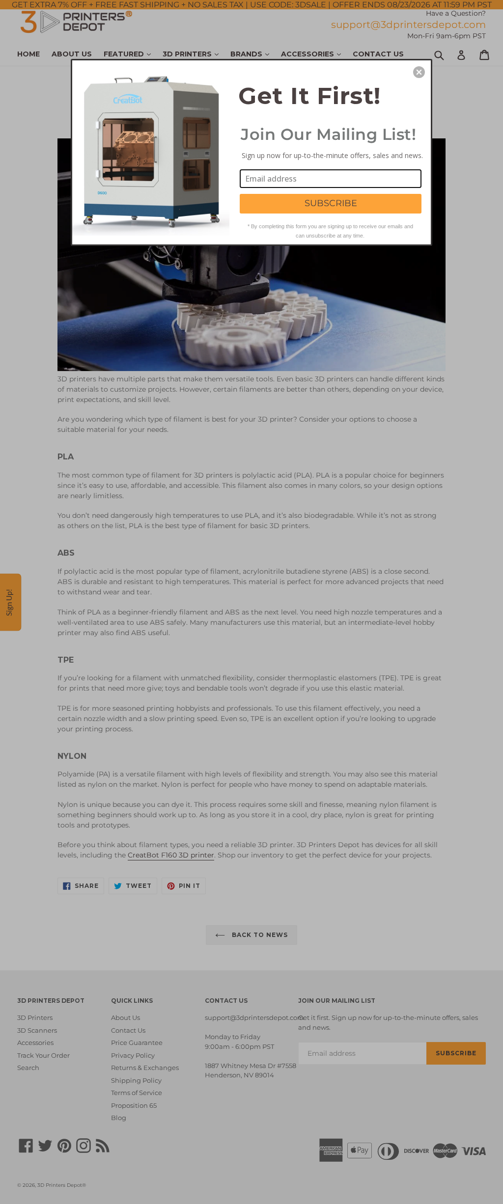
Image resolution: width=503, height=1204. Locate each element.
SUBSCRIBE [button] (331, 203)
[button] (419, 72)
